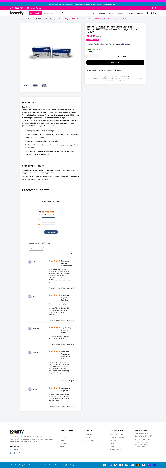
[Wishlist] (151, 13)
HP (94, 13)
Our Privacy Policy (116, 434)
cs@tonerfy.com (18, 453)
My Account (114, 440)
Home (22, 19)
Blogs (112, 446)
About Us (140, 13)
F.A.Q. (112, 443)
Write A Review (51, 232)
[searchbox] (34, 243)
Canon (111, 13)
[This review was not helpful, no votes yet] (71, 288)
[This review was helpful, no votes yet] (68, 288)
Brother (102, 13)
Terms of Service (91, 440)
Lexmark (121, 13)
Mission (87, 437)
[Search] (62, 13)
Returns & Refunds (117, 437)
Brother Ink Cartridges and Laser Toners (41, 19)
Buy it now (115, 62)
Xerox (131, 13)
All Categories (35, 13)
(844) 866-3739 (18, 450)
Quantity (89, 52)
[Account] (147, 13)
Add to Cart (122, 56)
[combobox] (54, 243)
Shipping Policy (115, 449)
